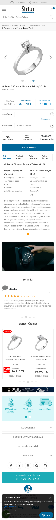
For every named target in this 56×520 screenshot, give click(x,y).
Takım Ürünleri (45, 157)
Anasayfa (5, 25)
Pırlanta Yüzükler (18, 25)
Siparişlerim (20, 2)
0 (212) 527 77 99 (28, 479)
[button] (5, 57)
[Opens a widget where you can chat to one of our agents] (46, 515)
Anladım (10, 513)
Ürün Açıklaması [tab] (7, 157)
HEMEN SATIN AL (29, 147)
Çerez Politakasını (10, 507)
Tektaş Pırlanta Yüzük (37, 25)
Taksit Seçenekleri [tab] (33, 157)
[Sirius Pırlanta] (28, 9)
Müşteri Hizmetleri (39, 2)
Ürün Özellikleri (7, 139)
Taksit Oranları (27, 139)
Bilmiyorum (45, 119)
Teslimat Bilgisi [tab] (19, 157)
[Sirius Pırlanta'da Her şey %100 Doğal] (28, 390)
